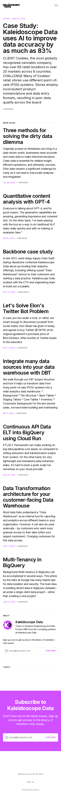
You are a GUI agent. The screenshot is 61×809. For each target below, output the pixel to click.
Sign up (30, 782)
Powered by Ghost (30, 790)
